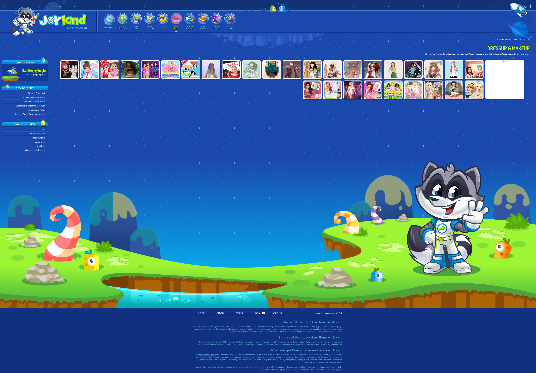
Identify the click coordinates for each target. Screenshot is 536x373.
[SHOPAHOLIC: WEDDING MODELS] (413, 89)
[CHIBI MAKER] (271, 69)
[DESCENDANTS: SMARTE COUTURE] (150, 69)
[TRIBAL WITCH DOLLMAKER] (352, 69)
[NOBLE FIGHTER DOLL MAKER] (292, 69)
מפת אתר (316, 313)
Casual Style (39, 141)
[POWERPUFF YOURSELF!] (190, 69)
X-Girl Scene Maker (36, 109)
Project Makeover (37, 133)
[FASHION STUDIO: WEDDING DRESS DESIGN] (332, 89)
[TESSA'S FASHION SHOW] (433, 69)
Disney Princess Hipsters (207, 354)
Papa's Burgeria (38, 137)
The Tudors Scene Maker (34, 101)
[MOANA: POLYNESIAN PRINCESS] (130, 69)
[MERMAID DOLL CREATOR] (251, 69)
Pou (43, 129)
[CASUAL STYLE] (454, 69)
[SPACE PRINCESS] (413, 69)
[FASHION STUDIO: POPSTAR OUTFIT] (352, 89)
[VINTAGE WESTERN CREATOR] (332, 69)
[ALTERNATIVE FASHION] (373, 69)
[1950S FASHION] (393, 69)
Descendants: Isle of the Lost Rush (30, 105)
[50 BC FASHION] (312, 69)
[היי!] (24, 20)
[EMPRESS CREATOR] (211, 69)
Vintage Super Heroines (35, 150)
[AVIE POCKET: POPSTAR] (454, 89)
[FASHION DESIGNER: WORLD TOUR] (89, 69)
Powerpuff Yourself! (36, 93)
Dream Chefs (39, 145)
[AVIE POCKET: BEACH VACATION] (433, 89)
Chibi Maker (261, 357)
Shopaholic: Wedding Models (298, 359)
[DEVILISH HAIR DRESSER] (69, 69)
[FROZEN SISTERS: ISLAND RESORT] (474, 89)
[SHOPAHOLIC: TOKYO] (170, 69)
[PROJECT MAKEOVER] (474, 69)
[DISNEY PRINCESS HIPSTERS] (109, 69)
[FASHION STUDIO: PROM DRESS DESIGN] (312, 89)
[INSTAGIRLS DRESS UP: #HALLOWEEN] (231, 69)
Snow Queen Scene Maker (34, 97)
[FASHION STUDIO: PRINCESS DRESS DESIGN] (373, 89)
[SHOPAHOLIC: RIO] (393, 89)
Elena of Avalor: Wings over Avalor (30, 113)
